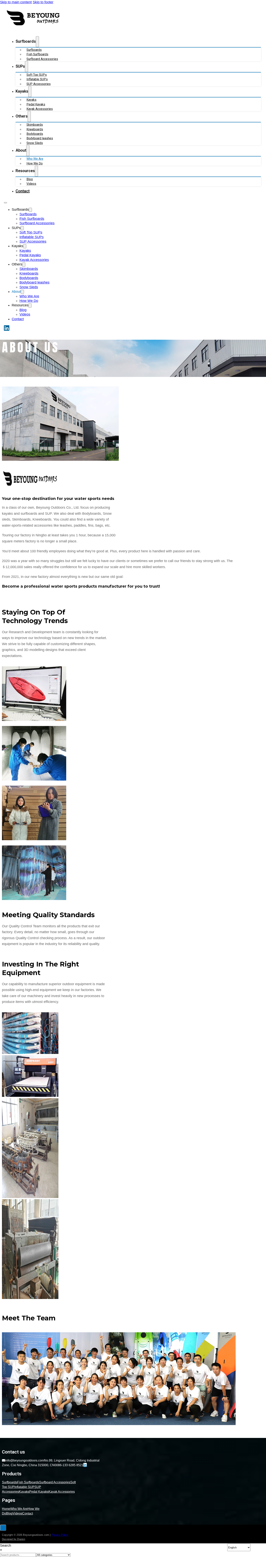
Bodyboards (34, 134)
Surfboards (34, 50)
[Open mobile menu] (5, 202)
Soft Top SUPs (36, 75)
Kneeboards (34, 129)
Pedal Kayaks (35, 104)
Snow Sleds (34, 143)
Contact (23, 191)
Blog (29, 179)
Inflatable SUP (24, 1487)
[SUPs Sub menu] (26, 66)
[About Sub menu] (27, 150)
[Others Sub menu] (29, 116)
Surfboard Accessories (42, 59)
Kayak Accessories (39, 109)
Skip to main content (16, 2)
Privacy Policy (59, 1534)
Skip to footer (43, 2)
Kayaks (31, 100)
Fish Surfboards (37, 54)
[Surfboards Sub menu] (37, 41)
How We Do (34, 163)
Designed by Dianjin (13, 1539)
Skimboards (34, 124)
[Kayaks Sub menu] (29, 91)
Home (6, 1508)
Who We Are (34, 159)
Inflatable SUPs (37, 79)
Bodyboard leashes (39, 138)
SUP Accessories (38, 84)
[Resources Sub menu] (36, 171)
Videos (31, 184)
